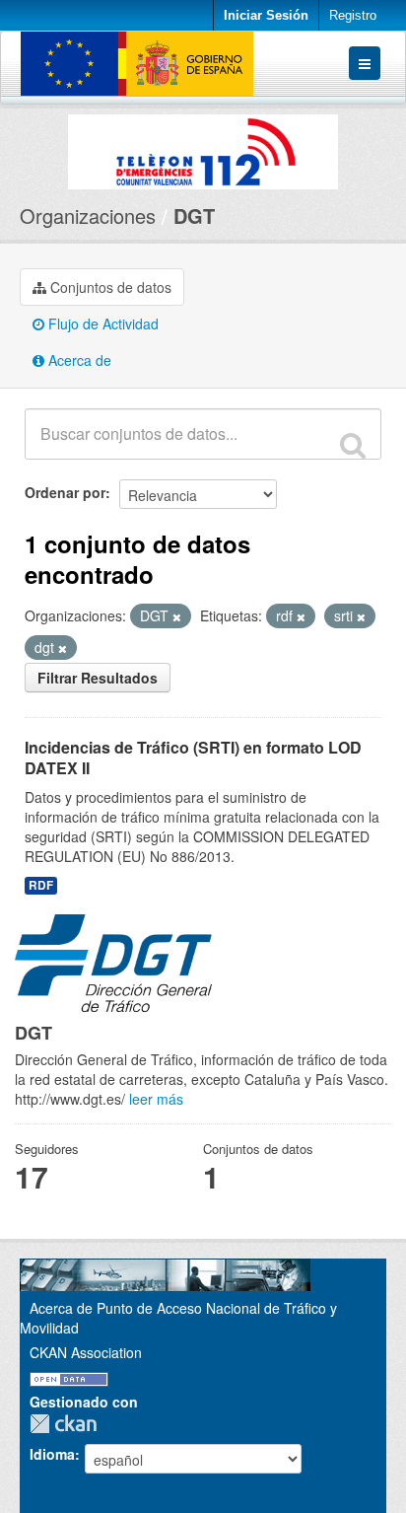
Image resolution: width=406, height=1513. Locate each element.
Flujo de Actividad (101, 323)
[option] (203, 147)
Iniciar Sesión (266, 15)
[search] (353, 445)
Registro (352, 15)
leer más (156, 1099)
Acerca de (77, 360)
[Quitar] (176, 616)
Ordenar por (65, 492)
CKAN (68, 1423)
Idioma (52, 1454)
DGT (194, 215)
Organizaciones (88, 215)
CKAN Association (86, 1352)
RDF (41, 885)
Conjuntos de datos (108, 287)
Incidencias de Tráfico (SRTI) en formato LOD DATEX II (193, 757)
